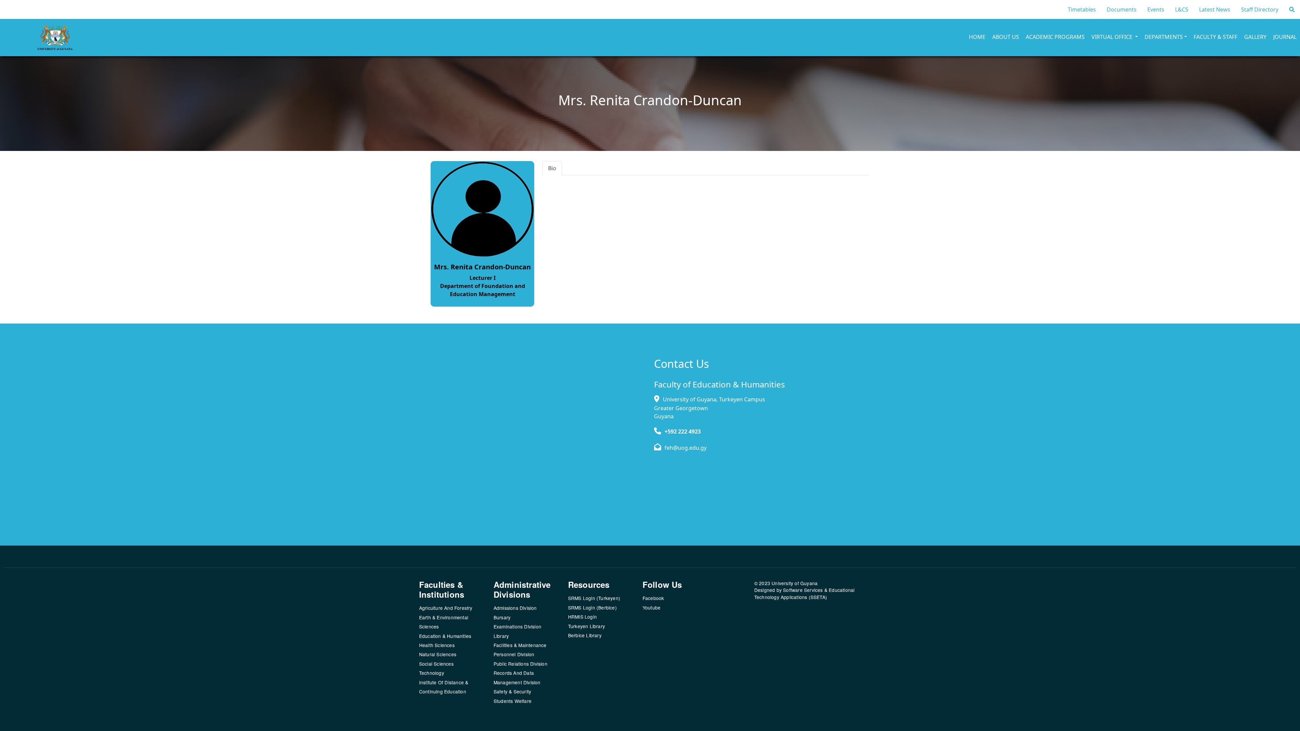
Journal (1285, 37)
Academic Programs (1055, 37)
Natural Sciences (437, 654)
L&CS (1181, 9)
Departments (1164, 37)
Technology (431, 672)
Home (977, 37)
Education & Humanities (445, 636)
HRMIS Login (582, 616)
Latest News (1214, 9)
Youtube (651, 607)
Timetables (1082, 9)
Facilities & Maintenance (520, 645)
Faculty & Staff (1215, 37)
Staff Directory (1259, 9)
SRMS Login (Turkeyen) (594, 598)
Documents (1121, 9)
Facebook (653, 598)
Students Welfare (513, 700)
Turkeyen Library (586, 626)
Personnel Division (514, 654)
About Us (1005, 37)
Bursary (502, 617)
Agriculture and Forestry (446, 607)
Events (1155, 9)
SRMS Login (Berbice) (592, 607)
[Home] (38, 37)
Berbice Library (585, 635)
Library (501, 636)
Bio (552, 168)
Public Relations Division (520, 663)
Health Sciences (437, 645)
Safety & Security (512, 691)
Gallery (1255, 37)
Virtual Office (1112, 37)
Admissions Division (515, 607)
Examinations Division (517, 626)
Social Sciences (436, 663)
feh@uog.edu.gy (686, 447)
